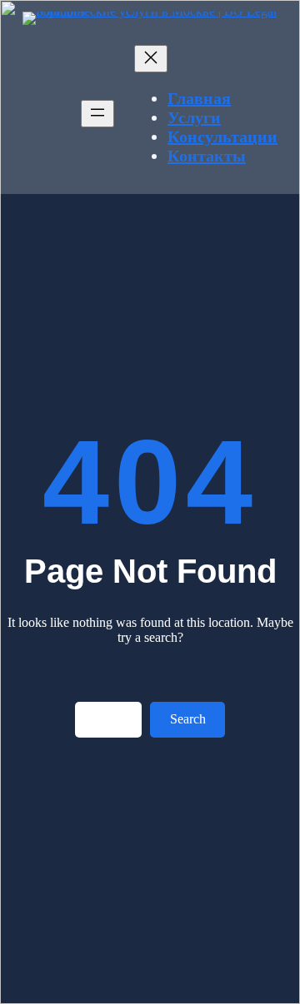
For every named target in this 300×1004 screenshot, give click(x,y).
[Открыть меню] (97, 113)
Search (188, 719)
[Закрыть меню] (151, 58)
